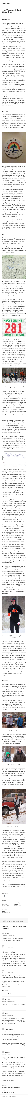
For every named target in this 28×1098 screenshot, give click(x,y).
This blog (10, 884)
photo (14, 921)
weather (21, 921)
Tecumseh (17, 70)
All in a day (8, 999)
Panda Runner (9, 1029)
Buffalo (14, 104)
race (17, 921)
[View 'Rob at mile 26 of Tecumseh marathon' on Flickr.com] (14, 614)
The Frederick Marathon (5, 903)
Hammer (20, 505)
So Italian (12, 123)
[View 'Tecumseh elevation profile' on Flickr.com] (14, 459)
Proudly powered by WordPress (9, 1096)
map (11, 921)
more (17, 52)
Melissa (7, 933)
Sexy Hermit (7, 3)
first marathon (8, 23)
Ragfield (7, 1052)
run (18, 921)
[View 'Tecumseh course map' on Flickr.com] (14, 267)
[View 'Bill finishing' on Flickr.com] (14, 806)
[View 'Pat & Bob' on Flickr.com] (14, 720)
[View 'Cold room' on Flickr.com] (14, 147)
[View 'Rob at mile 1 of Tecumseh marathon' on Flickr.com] (14, 375)
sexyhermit (15, 920)
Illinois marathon (11, 857)
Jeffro (6, 1013)
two (15, 52)
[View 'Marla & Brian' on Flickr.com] (14, 754)
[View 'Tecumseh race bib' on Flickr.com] (14, 327)
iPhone (21, 129)
